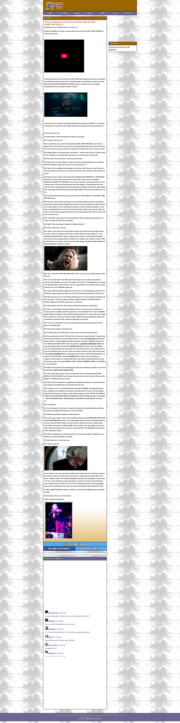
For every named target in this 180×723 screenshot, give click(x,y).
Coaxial (76, 13)
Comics (102, 13)
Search (127, 13)
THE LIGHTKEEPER (55, 354)
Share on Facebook (60, 549)
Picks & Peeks (79, 715)
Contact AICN (96, 717)
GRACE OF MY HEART (61, 370)
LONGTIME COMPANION (88, 344)
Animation (95, 715)
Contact (115, 13)
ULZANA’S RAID (90, 338)
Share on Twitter (92, 549)
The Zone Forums (119, 715)
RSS (81, 717)
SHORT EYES (74, 346)
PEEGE (72, 356)
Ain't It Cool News (59, 5)
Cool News (63, 13)
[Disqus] (75, 633)
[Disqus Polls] (75, 584)
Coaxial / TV (70, 715)
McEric (76, 27)
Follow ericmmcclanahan (75, 544)
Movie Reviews (88, 715)
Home (50, 13)
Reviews (89, 13)
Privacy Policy (88, 717)
